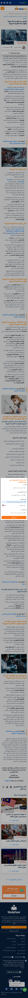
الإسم (24, 484)
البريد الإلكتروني (22, 492)
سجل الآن (14, 517)
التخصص (23, 509)
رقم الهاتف (23, 499)
